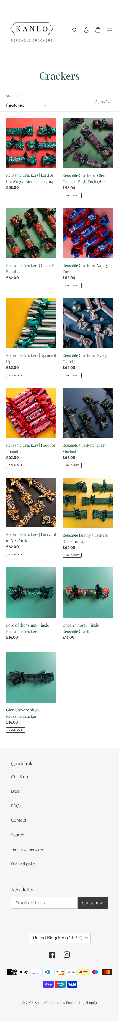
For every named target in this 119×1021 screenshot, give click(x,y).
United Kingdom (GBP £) (58, 937)
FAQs (16, 805)
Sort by (13, 96)
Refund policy (24, 864)
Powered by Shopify (81, 1002)
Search (17, 834)
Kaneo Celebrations (50, 1002)
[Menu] (109, 30)
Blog (15, 791)
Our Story (20, 776)
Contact (18, 820)
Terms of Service (27, 849)
